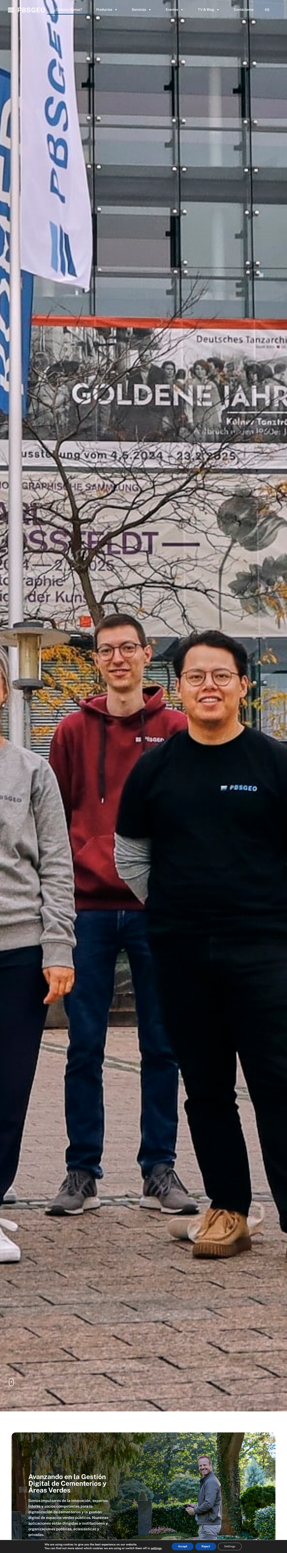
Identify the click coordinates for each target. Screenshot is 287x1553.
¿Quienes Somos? (68, 10)
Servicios (139, 10)
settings (156, 1548)
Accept (182, 1546)
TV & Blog (206, 10)
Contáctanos (244, 10)
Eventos (172, 10)
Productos (104, 10)
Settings (229, 1546)
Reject (205, 1546)
